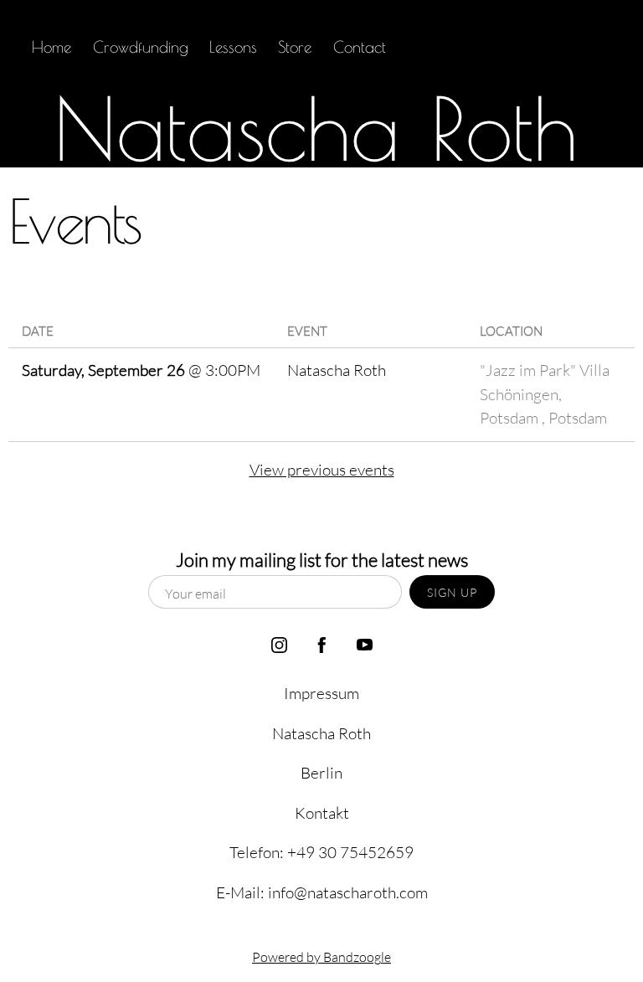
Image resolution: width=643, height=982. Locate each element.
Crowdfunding (140, 47)
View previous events (321, 469)
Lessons (233, 47)
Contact (359, 47)
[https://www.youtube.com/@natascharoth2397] (590, 47)
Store (294, 47)
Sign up (452, 592)
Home (51, 47)
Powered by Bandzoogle (321, 956)
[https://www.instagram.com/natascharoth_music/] (504, 47)
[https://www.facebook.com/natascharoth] (547, 47)
